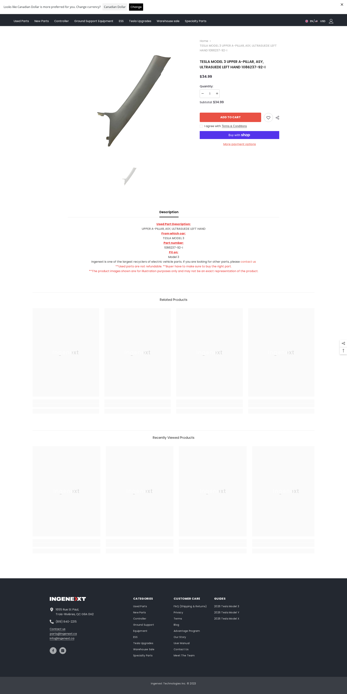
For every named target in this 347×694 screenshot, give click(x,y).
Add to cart (230, 117)
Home (204, 41)
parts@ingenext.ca (63, 634)
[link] (66, 405)
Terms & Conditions (234, 126)
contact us (248, 262)
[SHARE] (276, 117)
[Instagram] (62, 650)
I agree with (212, 126)
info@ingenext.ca (62, 638)
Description (169, 212)
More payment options (239, 144)
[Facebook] (53, 650)
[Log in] (331, 21)
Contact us (57, 629)
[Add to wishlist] (268, 117)
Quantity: (206, 86)
